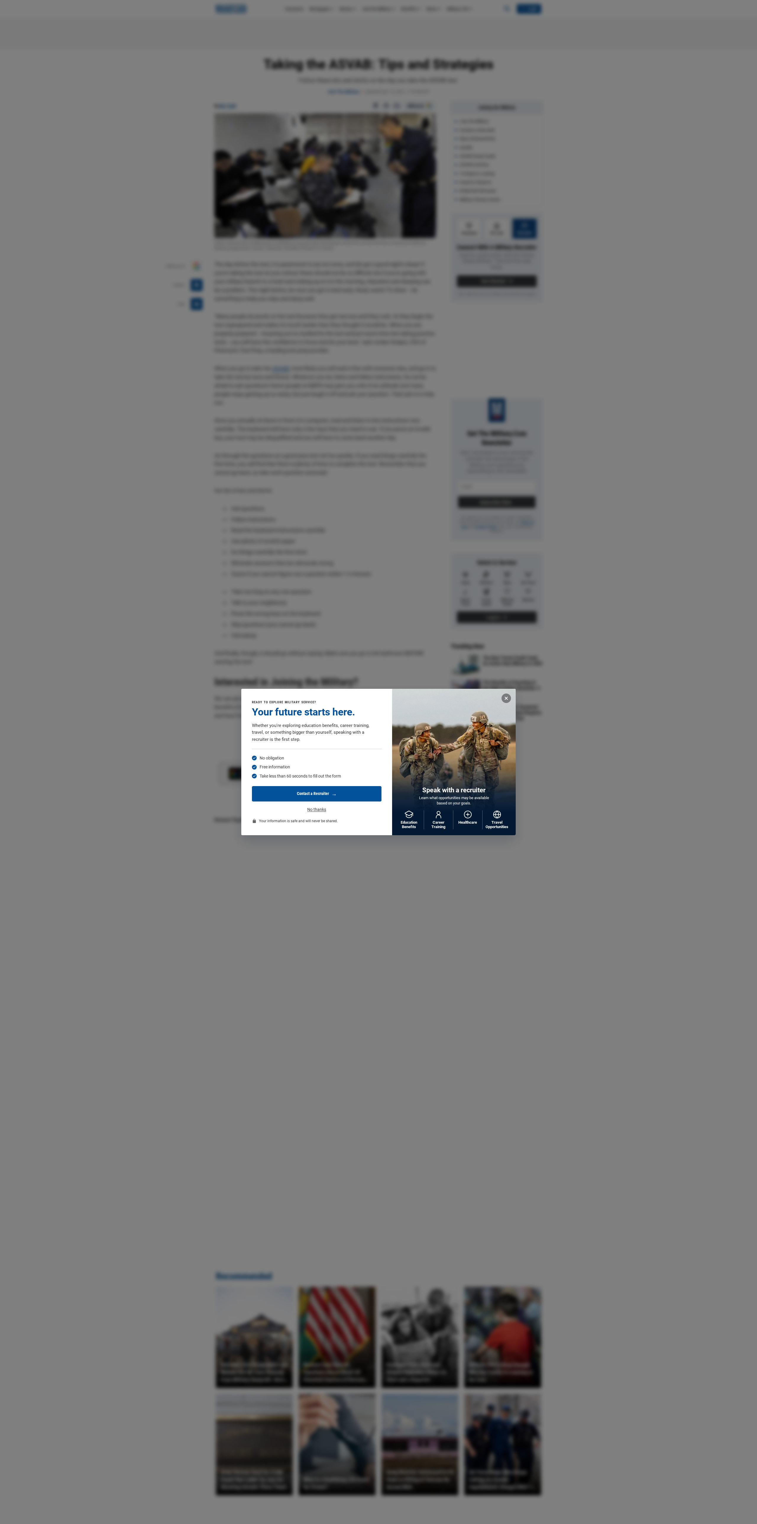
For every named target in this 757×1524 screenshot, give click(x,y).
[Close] (506, 698)
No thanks (316, 809)
